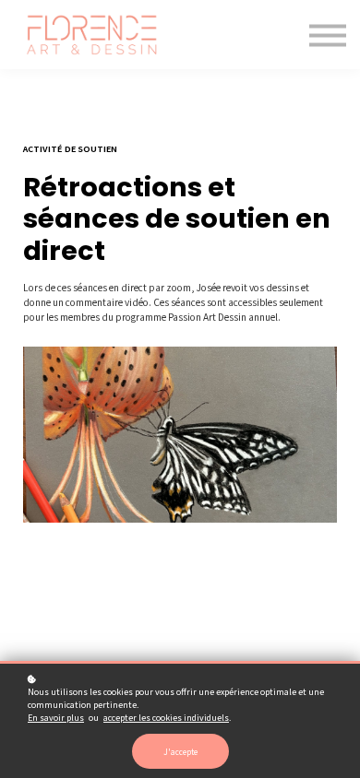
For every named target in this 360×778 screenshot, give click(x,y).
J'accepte (180, 751)
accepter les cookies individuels (166, 718)
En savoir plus (56, 718)
